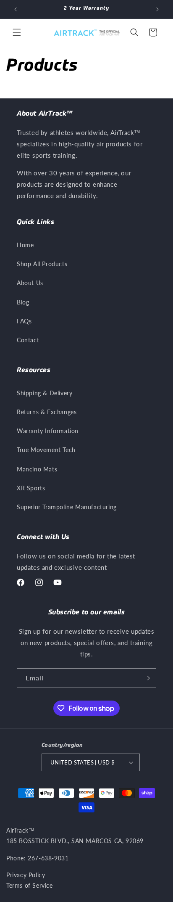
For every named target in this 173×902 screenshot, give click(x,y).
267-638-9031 (48, 858)
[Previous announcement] (15, 9)
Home (25, 245)
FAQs (24, 321)
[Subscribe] (146, 678)
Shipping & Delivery (44, 393)
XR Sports (31, 488)
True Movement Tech (46, 449)
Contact (28, 340)
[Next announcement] (157, 9)
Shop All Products (42, 263)
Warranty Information (48, 430)
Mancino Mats (37, 469)
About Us (30, 282)
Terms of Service (29, 885)
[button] (17, 32)
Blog (23, 302)
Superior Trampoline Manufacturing (67, 507)
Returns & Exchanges (46, 411)
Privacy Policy (25, 874)
